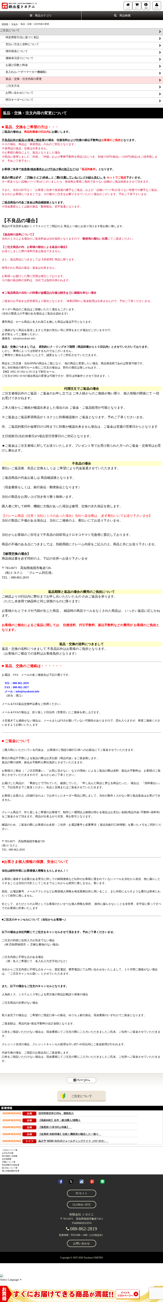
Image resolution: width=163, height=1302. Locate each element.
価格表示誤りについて (16, 58)
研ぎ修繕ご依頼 (9, 1156)
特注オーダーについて (16, 99)
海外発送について (14, 51)
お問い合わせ (81, 1243)
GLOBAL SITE (82, 1204)
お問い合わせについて (16, 92)
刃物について (8, 1162)
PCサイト (81, 1193)
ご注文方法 (9, 85)
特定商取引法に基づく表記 (19, 37)
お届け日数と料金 (14, 65)
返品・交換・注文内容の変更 (21, 78)
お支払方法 (7, 1153)
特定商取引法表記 (10, 1165)
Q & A (14, 24)
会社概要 (6, 1159)
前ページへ (81, 1080)
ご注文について (9, 30)
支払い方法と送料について (19, 44)
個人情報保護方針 (10, 1171)
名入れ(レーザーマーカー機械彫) (23, 71)
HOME (5, 24)
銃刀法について (9, 1168)
